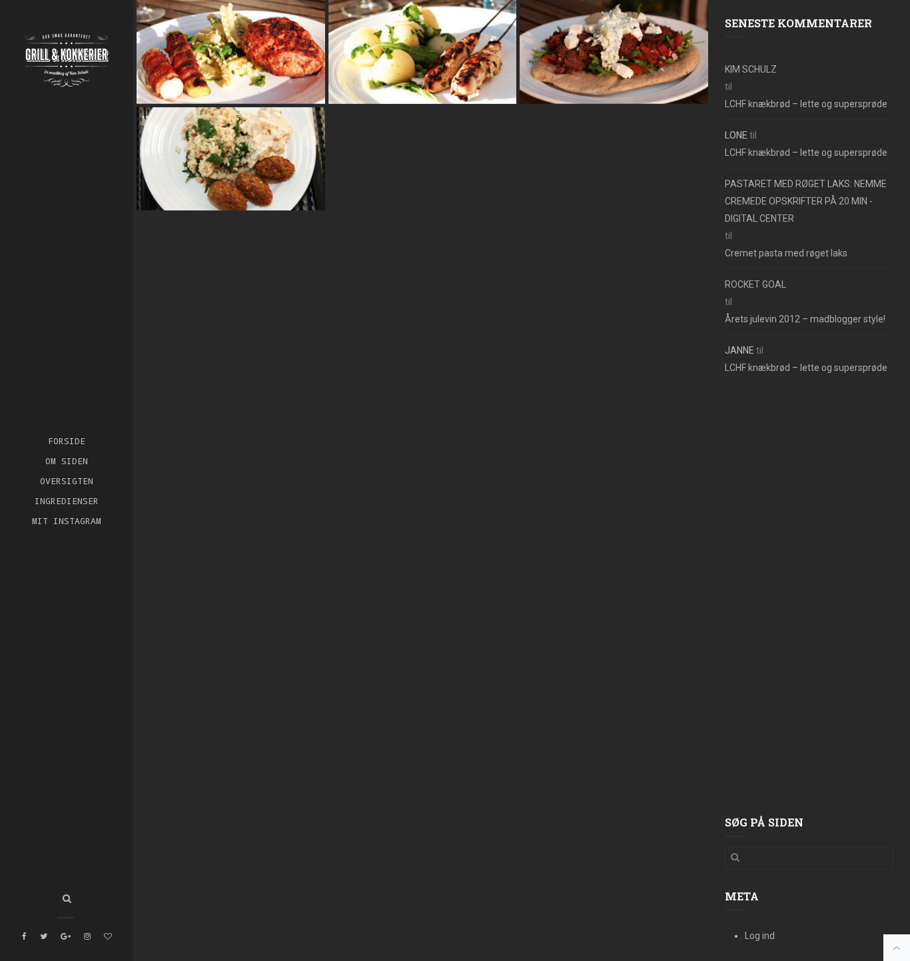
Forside (66, 440)
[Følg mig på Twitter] (43, 935)
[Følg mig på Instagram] (87, 935)
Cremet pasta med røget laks (786, 253)
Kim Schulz (751, 69)
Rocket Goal (755, 284)
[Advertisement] (809, 596)
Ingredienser (67, 500)
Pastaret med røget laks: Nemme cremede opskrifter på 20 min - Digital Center (806, 201)
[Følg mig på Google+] (66, 935)
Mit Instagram (66, 520)
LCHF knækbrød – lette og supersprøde (806, 104)
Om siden (66, 460)
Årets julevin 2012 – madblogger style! (805, 319)
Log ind (760, 935)
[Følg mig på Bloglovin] (108, 935)
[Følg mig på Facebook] (24, 935)
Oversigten (66, 480)
